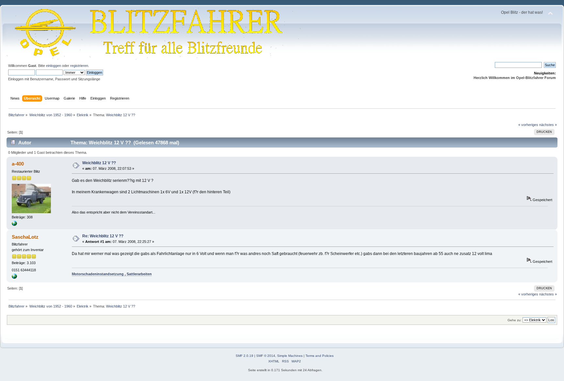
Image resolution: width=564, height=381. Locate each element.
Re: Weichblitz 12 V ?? (102, 236)
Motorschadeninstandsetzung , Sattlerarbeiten (112, 274)
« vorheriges (528, 125)
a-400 (18, 164)
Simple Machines (290, 355)
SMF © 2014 (265, 355)
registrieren (79, 66)
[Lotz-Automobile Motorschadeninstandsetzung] (14, 277)
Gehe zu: (515, 320)
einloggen (53, 66)
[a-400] (14, 225)
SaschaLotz (25, 237)
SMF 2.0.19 (244, 355)
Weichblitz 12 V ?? (99, 163)
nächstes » (548, 125)
